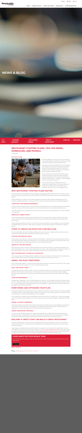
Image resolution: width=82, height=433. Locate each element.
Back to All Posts (16, 347)
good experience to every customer (48, 331)
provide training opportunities (51, 329)
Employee (76, 140)
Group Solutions (49, 5)
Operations (35, 351)
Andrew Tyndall (17, 157)
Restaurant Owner (33, 141)
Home (28, 5)
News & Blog (59, 5)
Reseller (66, 140)
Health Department (49, 141)
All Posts (3, 141)
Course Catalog (36, 5)
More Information (70, 5)
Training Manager (15, 141)
